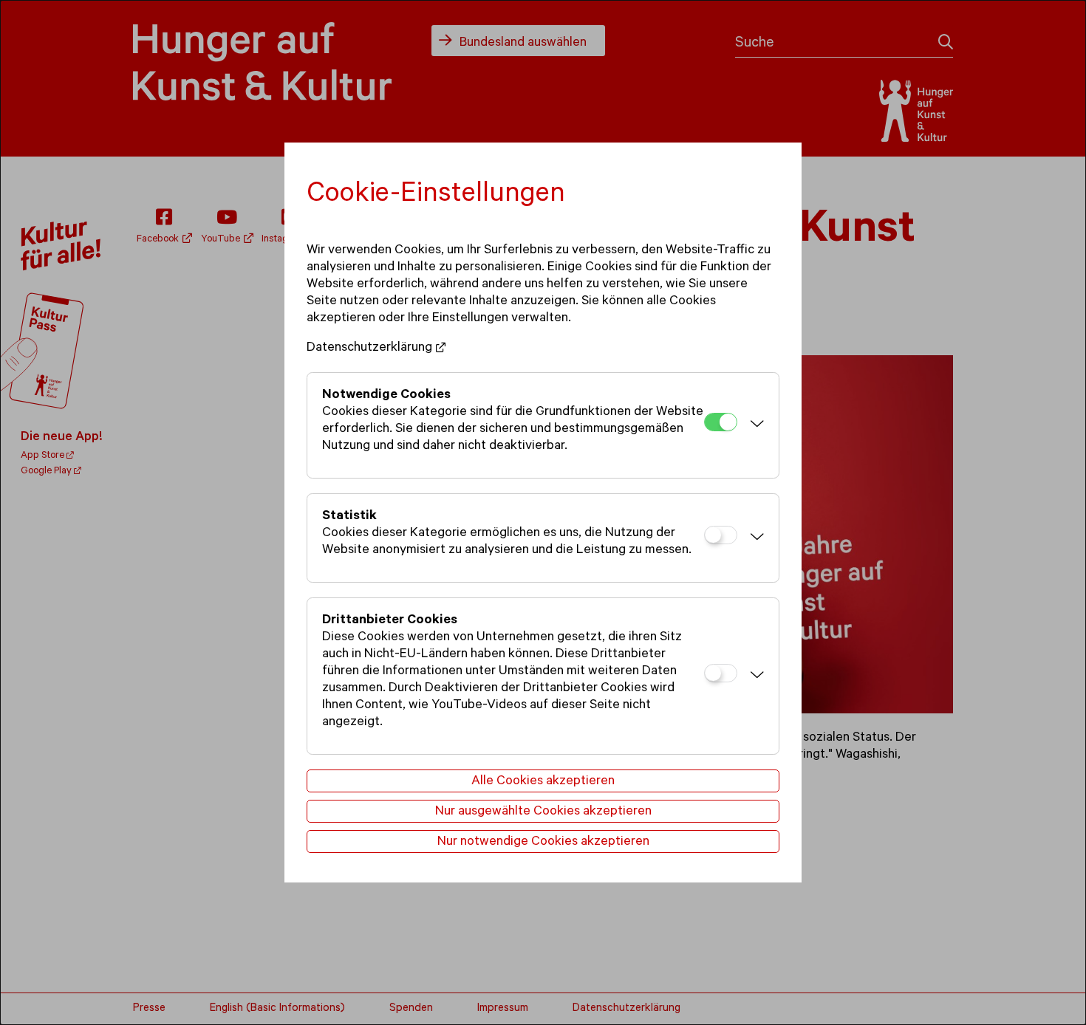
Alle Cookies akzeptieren (543, 782)
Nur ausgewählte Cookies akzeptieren (543, 812)
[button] (754, 425)
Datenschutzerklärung (369, 348)
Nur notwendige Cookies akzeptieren (543, 842)
